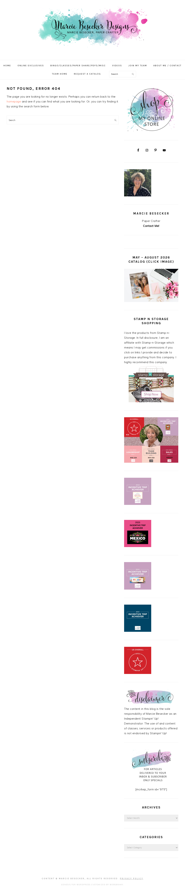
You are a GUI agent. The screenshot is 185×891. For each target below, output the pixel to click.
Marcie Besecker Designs (92, 28)
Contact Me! (151, 226)
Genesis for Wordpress (76, 885)
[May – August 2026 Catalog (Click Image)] (151, 301)
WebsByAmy (116, 885)
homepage (14, 101)
